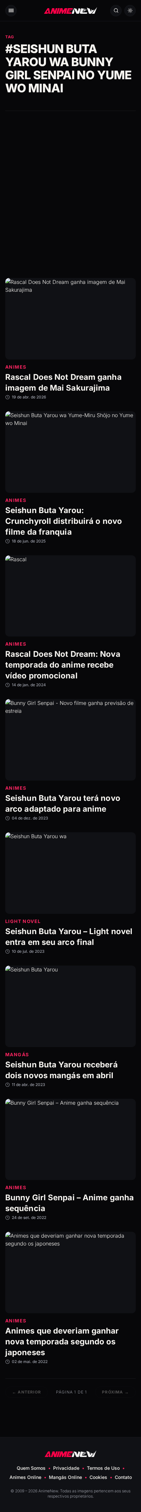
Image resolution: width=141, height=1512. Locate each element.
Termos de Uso (103, 1468)
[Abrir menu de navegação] (11, 10)
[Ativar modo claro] (130, 10)
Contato (123, 1477)
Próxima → (115, 1392)
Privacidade (66, 1468)
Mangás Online (65, 1477)
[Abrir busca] (116, 10)
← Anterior (26, 1392)
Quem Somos (31, 1468)
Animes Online (25, 1477)
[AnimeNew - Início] (70, 10)
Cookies (98, 1477)
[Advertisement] (70, 194)
